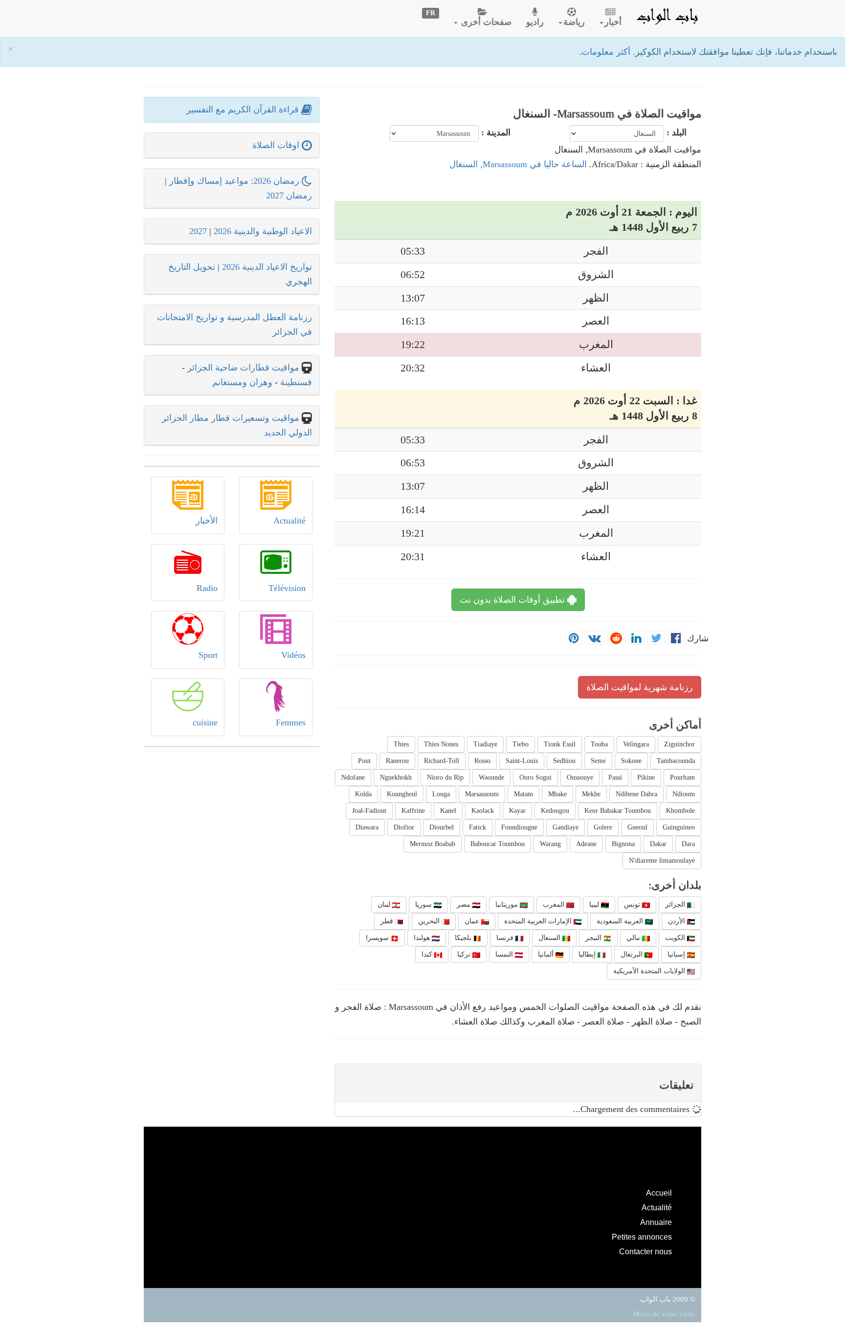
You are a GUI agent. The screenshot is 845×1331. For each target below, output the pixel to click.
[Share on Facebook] (676, 638)
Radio (207, 588)
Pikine (646, 777)
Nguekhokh (396, 777)
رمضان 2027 (289, 195)
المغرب (554, 904)
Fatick (477, 827)
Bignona (623, 844)
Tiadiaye (485, 744)
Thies (401, 744)
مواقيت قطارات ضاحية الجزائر (243, 367)
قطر (387, 921)
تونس (633, 904)
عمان (473, 921)
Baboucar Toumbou (497, 844)
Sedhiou (564, 760)
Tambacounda (676, 760)
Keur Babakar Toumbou (617, 810)
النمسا (505, 954)
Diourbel (441, 827)
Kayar (517, 810)
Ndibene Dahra (636, 794)
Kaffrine (413, 810)
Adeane (586, 844)
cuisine (205, 722)
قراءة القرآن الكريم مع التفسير (243, 109)
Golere (603, 827)
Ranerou (397, 760)
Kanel (448, 810)
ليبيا (595, 904)
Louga (441, 794)
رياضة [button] (574, 22)
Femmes (291, 722)
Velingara (636, 744)
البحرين (430, 921)
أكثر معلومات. (606, 52)
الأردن (677, 921)
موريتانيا (507, 904)
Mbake (557, 794)
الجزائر (676, 904)
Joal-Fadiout (369, 810)
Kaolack (482, 810)
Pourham (682, 777)
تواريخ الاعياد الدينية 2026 (267, 267)
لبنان (385, 904)
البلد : (677, 132)
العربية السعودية (621, 921)
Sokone (631, 760)
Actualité (289, 520)
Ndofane (353, 777)
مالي (634, 937)
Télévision (287, 588)
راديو (535, 22)
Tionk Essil (560, 744)
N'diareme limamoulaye (662, 860)
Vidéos (293, 655)
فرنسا (505, 937)
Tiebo (520, 744)
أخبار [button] (613, 22)
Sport (208, 655)
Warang (550, 844)
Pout (364, 760)
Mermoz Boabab (432, 844)
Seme (598, 760)
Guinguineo (679, 827)
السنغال (550, 937)
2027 (198, 231)
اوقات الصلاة (277, 145)
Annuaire (656, 1222)
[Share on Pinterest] (573, 638)
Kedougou (555, 810)
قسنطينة (295, 382)
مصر (464, 904)
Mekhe (591, 794)
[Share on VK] (594, 638)
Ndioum (683, 794)
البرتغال (633, 954)
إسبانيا (677, 954)
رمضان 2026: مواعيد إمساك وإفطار (235, 181)
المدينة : (496, 132)
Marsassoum (482, 794)
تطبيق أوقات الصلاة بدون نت (513, 600)
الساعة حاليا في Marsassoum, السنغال (518, 164)
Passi (615, 777)
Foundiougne (519, 827)
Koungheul (402, 794)
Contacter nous (645, 1251)
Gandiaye (565, 827)
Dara (688, 844)
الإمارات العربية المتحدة (539, 921)
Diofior (404, 827)
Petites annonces (642, 1236)
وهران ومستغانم (242, 382)
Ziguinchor (679, 744)
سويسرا (378, 937)
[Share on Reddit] (616, 638)
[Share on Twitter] (656, 638)
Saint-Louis (522, 760)
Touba (599, 744)
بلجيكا (464, 937)
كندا (428, 954)
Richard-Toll (441, 760)
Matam (523, 794)
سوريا (424, 904)
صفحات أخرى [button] (485, 22)
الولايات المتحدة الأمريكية (650, 971)
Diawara (367, 827)
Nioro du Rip (445, 777)
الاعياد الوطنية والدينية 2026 (263, 231)
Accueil (659, 1192)
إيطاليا (588, 954)
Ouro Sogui (535, 777)
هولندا (423, 937)
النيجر (594, 937)
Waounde (491, 777)
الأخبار (207, 520)
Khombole (680, 810)
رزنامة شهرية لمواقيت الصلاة (639, 687)
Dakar (658, 844)
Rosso (482, 760)
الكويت (676, 937)
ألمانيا (547, 954)
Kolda (363, 794)
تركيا (464, 954)
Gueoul (637, 827)
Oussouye (580, 777)
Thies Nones (441, 744)
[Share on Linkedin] (636, 638)
